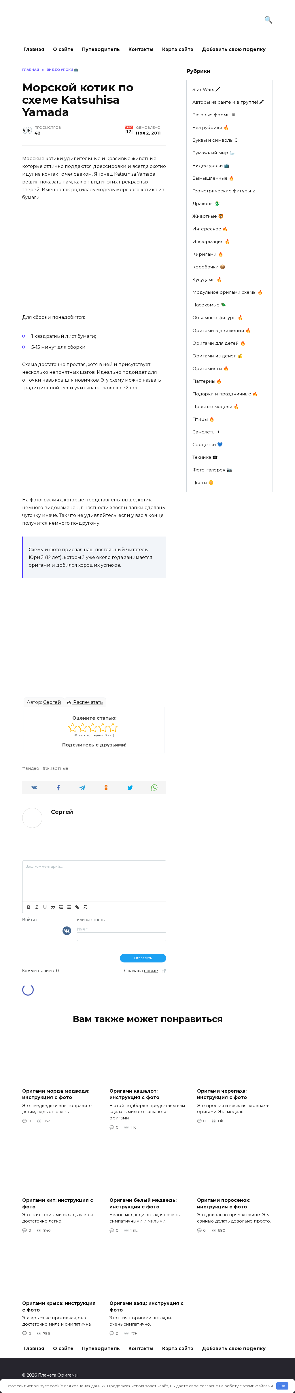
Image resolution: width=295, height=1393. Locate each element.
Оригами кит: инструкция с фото (57, 1203)
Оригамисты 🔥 (210, 368)
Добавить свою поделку (234, 49)
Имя (82, 929)
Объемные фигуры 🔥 (217, 317)
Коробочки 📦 (208, 267)
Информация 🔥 (211, 241)
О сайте (63, 49)
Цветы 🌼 (203, 482)
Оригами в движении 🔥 (221, 330)
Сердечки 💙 (207, 444)
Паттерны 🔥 (207, 381)
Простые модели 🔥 (215, 406)
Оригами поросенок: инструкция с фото (223, 1203)
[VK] (67, 930)
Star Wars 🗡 (206, 89)
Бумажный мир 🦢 (213, 153)
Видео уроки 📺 (211, 165)
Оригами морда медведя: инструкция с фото (55, 1094)
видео (32, 768)
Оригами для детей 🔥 (218, 343)
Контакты (141, 49)
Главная (34, 49)
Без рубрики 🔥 (210, 127)
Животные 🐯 (208, 216)
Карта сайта (177, 49)
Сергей (52, 702)
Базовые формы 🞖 (213, 114)
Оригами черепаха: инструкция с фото (222, 1094)
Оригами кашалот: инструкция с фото (134, 1094)
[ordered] (61, 907)
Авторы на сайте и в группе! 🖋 (228, 102)
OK (282, 1385)
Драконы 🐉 (206, 203)
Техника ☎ (205, 457)
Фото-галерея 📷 (212, 470)
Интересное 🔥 (210, 229)
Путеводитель (101, 49)
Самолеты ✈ (206, 432)
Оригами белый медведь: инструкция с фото (143, 1203)
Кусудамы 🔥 (207, 279)
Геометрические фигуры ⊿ (224, 191)
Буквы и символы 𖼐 (214, 140)
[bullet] (69, 907)
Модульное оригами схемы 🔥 (227, 292)
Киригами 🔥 (207, 254)
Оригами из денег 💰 (217, 356)
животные (57, 768)
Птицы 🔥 (203, 419)
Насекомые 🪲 (209, 305)
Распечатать (87, 702)
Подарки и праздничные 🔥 (225, 394)
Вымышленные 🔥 (213, 178)
